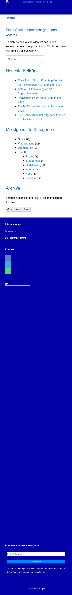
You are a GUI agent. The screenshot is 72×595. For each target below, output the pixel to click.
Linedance (32, 178)
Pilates (30, 156)
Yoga (29, 174)
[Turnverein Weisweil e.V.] (36, 4)
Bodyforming (33, 165)
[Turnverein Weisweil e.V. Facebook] (8, 258)
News (21, 139)
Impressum (10, 231)
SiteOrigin (40, 588)
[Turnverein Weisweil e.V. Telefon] (8, 270)
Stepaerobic (33, 161)
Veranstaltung (26, 143)
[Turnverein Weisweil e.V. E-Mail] (8, 264)
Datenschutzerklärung (15, 237)
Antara (30, 169)
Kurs (20, 152)
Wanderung (25, 148)
